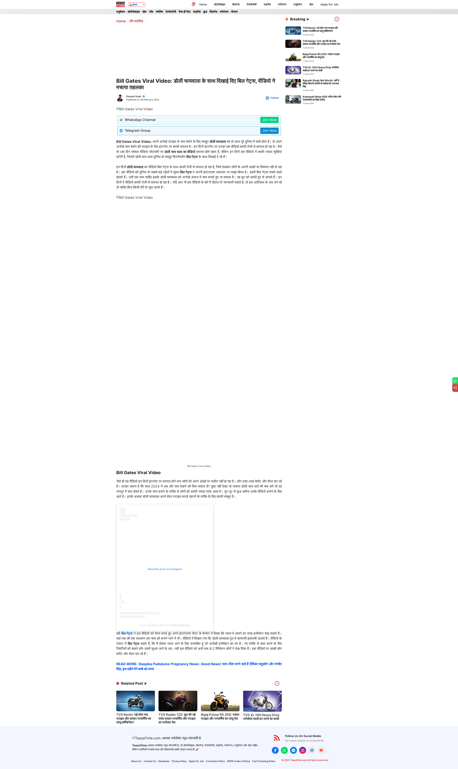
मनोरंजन (282, 4)
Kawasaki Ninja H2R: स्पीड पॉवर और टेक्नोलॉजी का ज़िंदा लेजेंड (322, 98)
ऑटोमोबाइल (219, 4)
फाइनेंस (267, 4)
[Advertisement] (199, 51)
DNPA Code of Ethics (238, 761)
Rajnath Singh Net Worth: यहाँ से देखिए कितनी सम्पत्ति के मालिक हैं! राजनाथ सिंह (321, 83)
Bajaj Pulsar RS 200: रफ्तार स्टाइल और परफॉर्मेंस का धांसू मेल (220, 716)
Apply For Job (329, 4)
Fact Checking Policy (263, 761)
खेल (311, 4)
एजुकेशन (298, 4)
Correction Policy (215, 761)
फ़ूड (205, 11)
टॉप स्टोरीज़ (136, 21)
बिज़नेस (236, 4)
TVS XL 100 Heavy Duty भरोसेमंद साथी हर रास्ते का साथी (261, 717)
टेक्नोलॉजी (252, 4)
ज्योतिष (159, 11)
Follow (275, 98)
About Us (136, 761)
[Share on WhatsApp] (455, 380)
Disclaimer (164, 761)
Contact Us (150, 761)
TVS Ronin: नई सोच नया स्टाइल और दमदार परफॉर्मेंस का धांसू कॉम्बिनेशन (133, 718)
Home (203, 4)
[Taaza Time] (120, 4)
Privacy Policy (179, 761)
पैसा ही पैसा (185, 11)
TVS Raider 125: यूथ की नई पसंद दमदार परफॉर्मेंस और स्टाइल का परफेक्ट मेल (177, 718)
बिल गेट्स (127, 633)
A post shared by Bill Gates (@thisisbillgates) (165, 625)
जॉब (151, 11)
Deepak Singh (133, 96)
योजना (234, 11)
